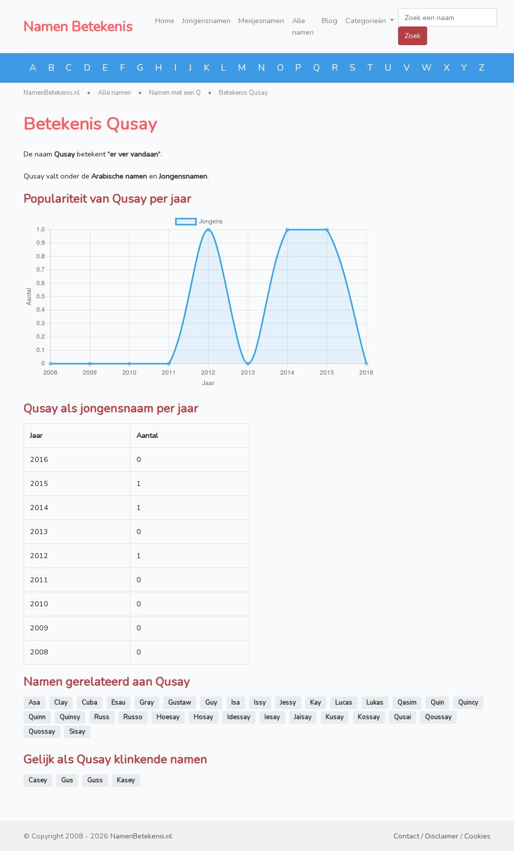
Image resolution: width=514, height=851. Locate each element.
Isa (235, 702)
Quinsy (70, 717)
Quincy (468, 702)
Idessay (238, 717)
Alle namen (303, 26)
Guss (95, 780)
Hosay (203, 717)
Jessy (288, 702)
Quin (437, 702)
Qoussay (438, 717)
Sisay (77, 731)
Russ (101, 717)
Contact (406, 836)
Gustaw (179, 702)
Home (164, 21)
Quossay (42, 731)
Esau (118, 702)
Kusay (335, 717)
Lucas (343, 702)
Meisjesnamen (261, 21)
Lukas (374, 702)
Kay (315, 702)
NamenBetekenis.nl (52, 92)
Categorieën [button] (366, 21)
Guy (211, 702)
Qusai (402, 717)
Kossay (369, 717)
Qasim (407, 702)
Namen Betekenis (78, 26)
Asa (34, 702)
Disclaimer (441, 836)
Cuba (89, 702)
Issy (260, 702)
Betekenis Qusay (243, 92)
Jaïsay (303, 717)
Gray (147, 702)
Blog (329, 21)
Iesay (272, 717)
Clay (61, 702)
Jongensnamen (206, 21)
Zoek (413, 36)
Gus (67, 780)
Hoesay (168, 717)
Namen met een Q (175, 92)
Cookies (477, 836)
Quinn (37, 717)
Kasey (126, 780)
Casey (38, 780)
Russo (133, 717)
